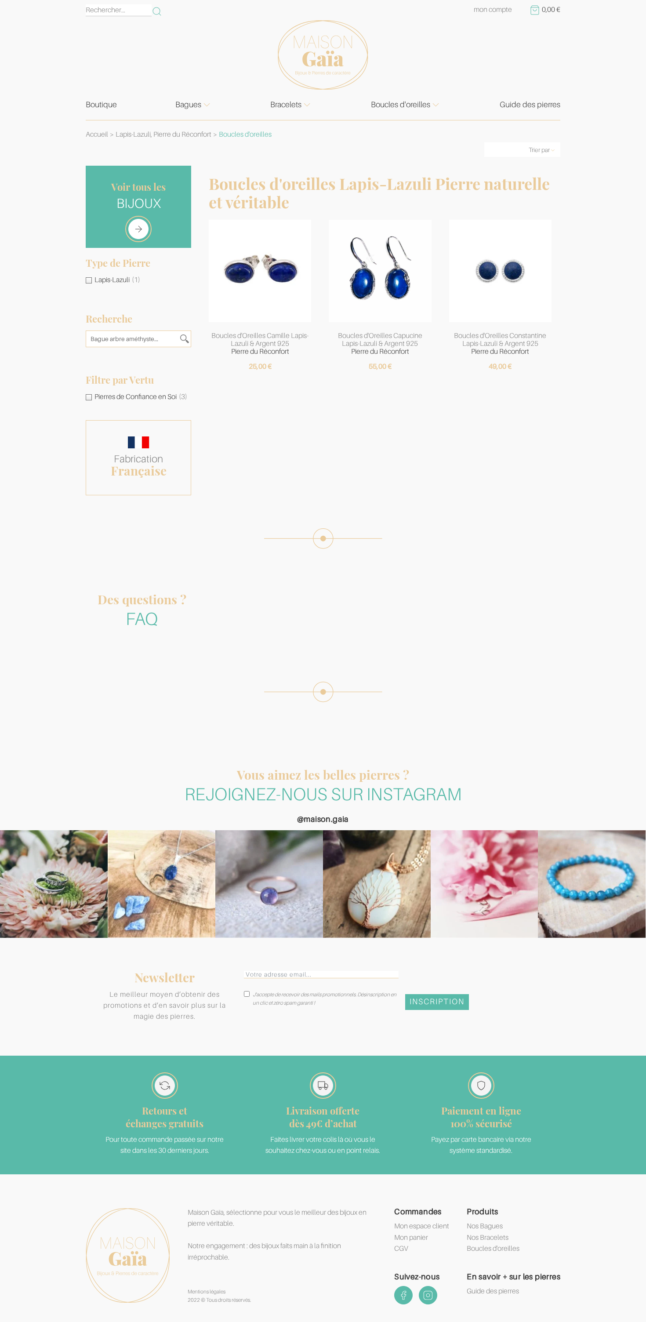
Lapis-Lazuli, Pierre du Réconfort (163, 134)
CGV (401, 1249)
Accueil (97, 134)
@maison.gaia (323, 819)
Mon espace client (421, 1226)
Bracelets (285, 104)
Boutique (101, 104)
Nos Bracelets (487, 1238)
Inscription (437, 1001)
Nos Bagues (485, 1226)
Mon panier (411, 1238)
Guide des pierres (530, 104)
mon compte (493, 10)
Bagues (188, 104)
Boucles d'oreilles (400, 104)
